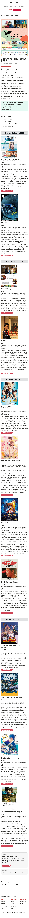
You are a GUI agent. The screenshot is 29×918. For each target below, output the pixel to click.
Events (6, 6)
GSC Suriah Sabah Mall (8, 75)
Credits (2, 910)
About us (3, 901)
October (17, 15)
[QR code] (13, 884)
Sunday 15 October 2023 (9, 126)
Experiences (13, 6)
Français (21, 905)
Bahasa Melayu (23, 901)
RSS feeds (13, 910)
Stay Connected (4, 906)
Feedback (3, 905)
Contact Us (3, 903)
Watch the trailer (6, 191)
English (21, 903)
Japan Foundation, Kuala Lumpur (16, 77)
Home (12, 901)
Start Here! (17, 9)
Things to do (6, 15)
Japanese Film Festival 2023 (7, 17)
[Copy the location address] (8, 862)
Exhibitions (22, 6)
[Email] (9, 884)
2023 (12, 15)
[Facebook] (6, 884)
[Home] (1, 15)
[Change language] (23, 10)
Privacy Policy (4, 908)
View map (5, 866)
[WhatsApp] (2, 884)
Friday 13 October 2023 (9, 121)
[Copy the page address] (17, 884)
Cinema (8, 9)
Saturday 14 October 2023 (10, 124)
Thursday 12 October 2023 (10, 119)
